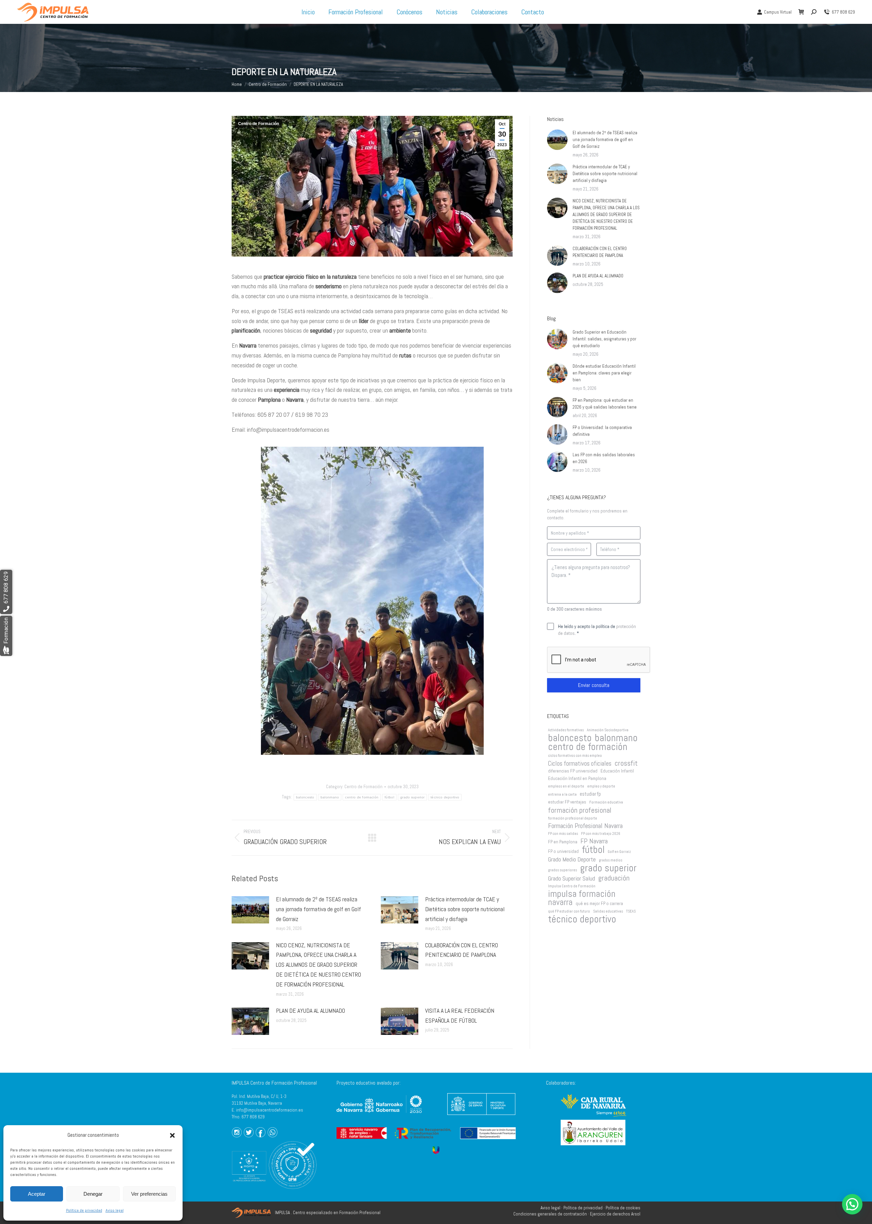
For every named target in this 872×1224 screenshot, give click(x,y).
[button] (172, 1135)
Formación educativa (606, 802)
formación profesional (579, 810)
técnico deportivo (445, 797)
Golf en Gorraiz (619, 852)
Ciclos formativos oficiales (579, 763)
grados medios (610, 860)
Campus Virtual (778, 12)
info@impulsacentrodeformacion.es (269, 1110)
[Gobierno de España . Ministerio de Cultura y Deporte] (481, 1117)
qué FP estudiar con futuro (569, 911)
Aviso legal (115, 1210)
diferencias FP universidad (572, 771)
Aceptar (36, 1194)
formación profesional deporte (572, 818)
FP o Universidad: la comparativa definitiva (602, 431)
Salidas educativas (608, 911)
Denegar (93, 1194)
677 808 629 (843, 12)
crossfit (626, 763)
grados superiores (562, 870)
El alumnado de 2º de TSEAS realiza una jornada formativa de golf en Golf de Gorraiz (318, 909)
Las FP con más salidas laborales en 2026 (604, 458)
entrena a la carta (562, 794)
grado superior (412, 797)
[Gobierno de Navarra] (379, 1115)
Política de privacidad (84, 1210)
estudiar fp (590, 794)
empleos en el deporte (566, 786)
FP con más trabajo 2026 (600, 833)
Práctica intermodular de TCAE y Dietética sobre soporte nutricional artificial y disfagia (464, 909)
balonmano (330, 797)
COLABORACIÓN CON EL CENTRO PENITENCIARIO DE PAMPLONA (461, 950)
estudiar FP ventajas (567, 802)
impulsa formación (582, 893)
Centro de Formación (258, 123)
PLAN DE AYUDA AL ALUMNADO (310, 1010)
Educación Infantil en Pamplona (577, 778)
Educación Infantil (617, 771)
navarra (560, 902)
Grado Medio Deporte (572, 859)
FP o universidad (563, 851)
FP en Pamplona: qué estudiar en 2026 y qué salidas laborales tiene (605, 403)
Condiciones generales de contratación (550, 1214)
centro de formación (361, 797)
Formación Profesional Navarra (585, 826)
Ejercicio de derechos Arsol (615, 1214)
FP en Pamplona (562, 842)
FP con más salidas (563, 833)
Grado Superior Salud (571, 878)
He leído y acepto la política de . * (597, 629)
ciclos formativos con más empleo (575, 755)
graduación (613, 877)
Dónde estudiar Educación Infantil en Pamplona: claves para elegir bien (604, 373)
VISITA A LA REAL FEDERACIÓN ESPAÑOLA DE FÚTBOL (459, 1015)
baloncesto (305, 797)
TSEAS (631, 911)
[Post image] (250, 909)
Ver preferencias (149, 1194)
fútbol (389, 797)
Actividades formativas (566, 730)
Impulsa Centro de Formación (571, 886)
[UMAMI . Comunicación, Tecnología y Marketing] (436, 1150)
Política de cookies (623, 1208)
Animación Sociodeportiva (607, 730)
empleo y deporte (601, 786)
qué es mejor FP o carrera (599, 903)
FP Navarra (594, 841)
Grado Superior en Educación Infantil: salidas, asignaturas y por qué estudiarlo (604, 339)
